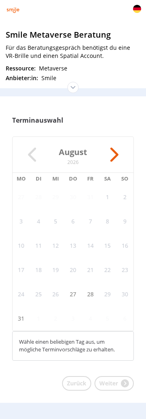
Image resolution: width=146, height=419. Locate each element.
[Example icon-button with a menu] (137, 9)
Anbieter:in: (23, 78)
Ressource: (21, 68)
